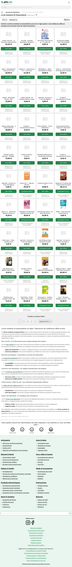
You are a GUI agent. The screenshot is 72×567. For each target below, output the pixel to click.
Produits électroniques (10, 483)
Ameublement (8, 471)
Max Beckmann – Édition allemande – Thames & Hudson (8, 269)
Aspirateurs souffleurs (10, 476)
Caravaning (6, 507)
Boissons (41, 507)
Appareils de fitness (9, 500)
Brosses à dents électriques (12, 464)
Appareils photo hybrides (11, 488)
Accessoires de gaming (45, 457)
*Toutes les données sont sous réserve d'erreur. (36, 564)
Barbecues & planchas (10, 478)
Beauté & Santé (7, 454)
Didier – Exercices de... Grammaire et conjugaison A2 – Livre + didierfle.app (63, 212)
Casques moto (42, 450)
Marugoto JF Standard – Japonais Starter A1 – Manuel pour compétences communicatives (26, 212)
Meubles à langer (43, 493)
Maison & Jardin (7, 468)
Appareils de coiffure (10, 462)
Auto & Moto (41, 440)
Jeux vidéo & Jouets (44, 454)
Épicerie (39, 497)
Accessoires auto (43, 443)
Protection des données (36, 530)
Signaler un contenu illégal (36, 316)
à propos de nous (36, 538)
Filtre (68, 20)
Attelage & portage (44, 445)
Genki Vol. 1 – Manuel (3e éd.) (27, 184)
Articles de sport (8, 502)
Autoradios (41, 448)
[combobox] (37, 7)
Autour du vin (42, 504)
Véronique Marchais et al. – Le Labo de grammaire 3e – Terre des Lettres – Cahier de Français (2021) (45, 41)
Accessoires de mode (45, 471)
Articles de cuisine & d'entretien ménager (17, 474)
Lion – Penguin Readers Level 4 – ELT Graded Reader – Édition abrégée (63, 298)
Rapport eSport (36, 543)
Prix (3, 20)
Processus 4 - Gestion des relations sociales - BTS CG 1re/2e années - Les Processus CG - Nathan (45, 298)
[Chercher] (2, 7)
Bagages (41, 476)
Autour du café (43, 500)
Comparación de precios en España (36, 553)
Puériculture (41, 483)
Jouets (40, 488)
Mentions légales (36, 528)
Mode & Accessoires (44, 468)
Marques (12, 20)
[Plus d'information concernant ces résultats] (36, 15)
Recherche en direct (36, 533)
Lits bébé (41, 490)
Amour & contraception (10, 460)
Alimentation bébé (9, 457)
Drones (40, 462)
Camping (6, 504)
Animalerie (5, 440)
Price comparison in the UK (36, 560)
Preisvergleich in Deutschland (36, 558)
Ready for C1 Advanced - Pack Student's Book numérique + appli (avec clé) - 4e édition (63, 184)
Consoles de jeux (43, 460)
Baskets (40, 478)
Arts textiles (42, 474)
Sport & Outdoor (7, 497)
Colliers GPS (7, 448)
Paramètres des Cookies (36, 545)
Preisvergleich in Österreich (36, 556)
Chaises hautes (43, 486)
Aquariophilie (7, 445)
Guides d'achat (36, 540)
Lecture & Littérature (13, 12)
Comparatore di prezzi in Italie (36, 551)
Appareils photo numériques (12, 490)
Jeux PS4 (41, 464)
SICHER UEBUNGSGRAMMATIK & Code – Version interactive (45, 269)
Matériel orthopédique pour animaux (15, 450)
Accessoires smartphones (11, 486)
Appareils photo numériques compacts (16, 493)
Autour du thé (42, 502)
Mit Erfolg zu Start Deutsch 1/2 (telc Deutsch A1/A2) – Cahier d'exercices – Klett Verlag (45, 241)
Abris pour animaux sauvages (12, 443)
